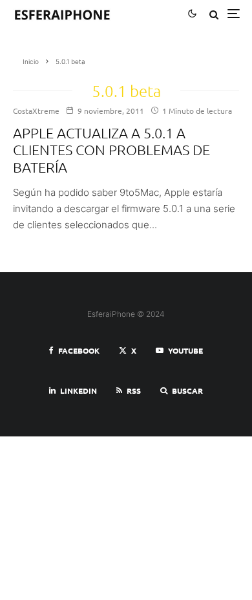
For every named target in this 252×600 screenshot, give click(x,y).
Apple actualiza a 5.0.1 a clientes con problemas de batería (111, 149)
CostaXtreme (36, 110)
